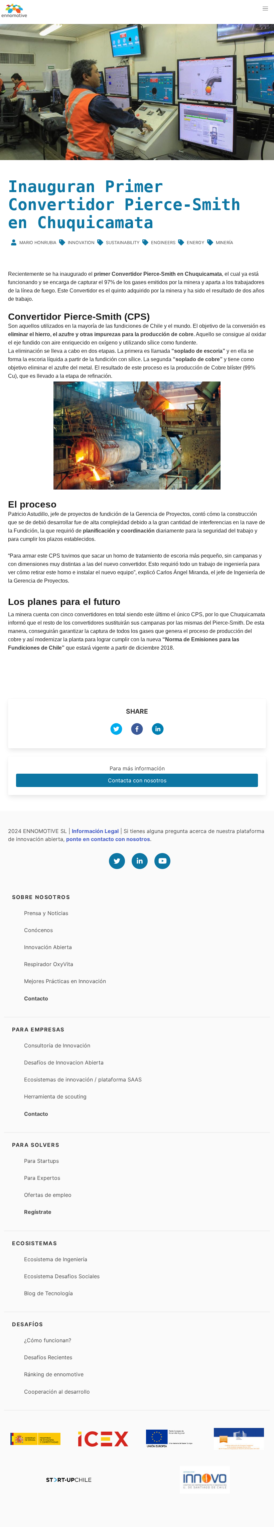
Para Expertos (42, 1178)
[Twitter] (117, 861)
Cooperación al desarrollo (57, 1391)
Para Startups (41, 1161)
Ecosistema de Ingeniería (55, 1259)
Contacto (36, 998)
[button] (265, 8)
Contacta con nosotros (137, 780)
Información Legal (95, 831)
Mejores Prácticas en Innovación (65, 981)
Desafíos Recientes (48, 1357)
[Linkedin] (140, 861)
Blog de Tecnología (48, 1293)
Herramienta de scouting (55, 1096)
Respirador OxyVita (48, 964)
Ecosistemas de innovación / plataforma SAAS (83, 1079)
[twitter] (116, 730)
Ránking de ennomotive (54, 1374)
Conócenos (38, 930)
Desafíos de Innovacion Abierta (64, 1062)
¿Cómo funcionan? (47, 1340)
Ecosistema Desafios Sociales (62, 1276)
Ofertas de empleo (48, 1195)
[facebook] (137, 730)
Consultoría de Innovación (57, 1045)
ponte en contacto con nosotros (108, 839)
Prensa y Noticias (46, 913)
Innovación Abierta (48, 947)
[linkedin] (158, 730)
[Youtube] (162, 861)
